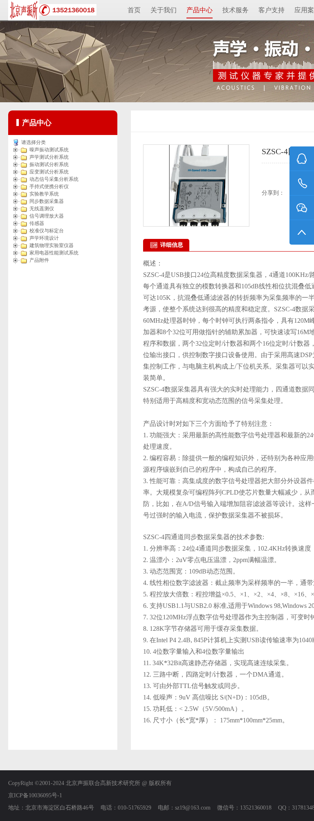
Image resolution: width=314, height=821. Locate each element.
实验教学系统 (44, 194)
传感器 (36, 223)
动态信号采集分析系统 (53, 179)
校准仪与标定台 (46, 231)
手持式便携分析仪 (49, 186)
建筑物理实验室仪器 (51, 245)
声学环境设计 (44, 238)
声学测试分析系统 (49, 157)
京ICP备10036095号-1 (35, 795)
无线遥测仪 (41, 208)
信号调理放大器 (46, 216)
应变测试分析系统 (49, 172)
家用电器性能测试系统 (53, 253)
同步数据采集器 (46, 201)
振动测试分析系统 (49, 164)
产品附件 (39, 260)
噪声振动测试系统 (49, 150)
